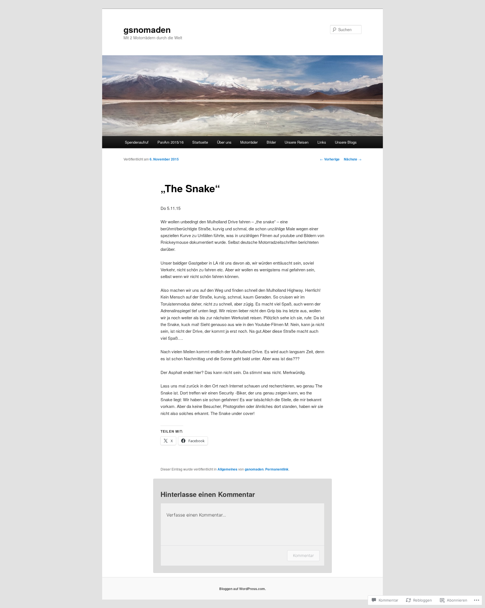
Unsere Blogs (346, 142)
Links (321, 142)
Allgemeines (227, 469)
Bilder (271, 142)
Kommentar (303, 555)
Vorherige (330, 159)
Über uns (224, 142)
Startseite (200, 142)
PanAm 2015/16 (170, 142)
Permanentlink (277, 469)
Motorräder (249, 142)
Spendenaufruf (136, 142)
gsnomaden (147, 29)
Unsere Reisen (296, 142)
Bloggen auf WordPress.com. (242, 588)
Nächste (353, 159)
